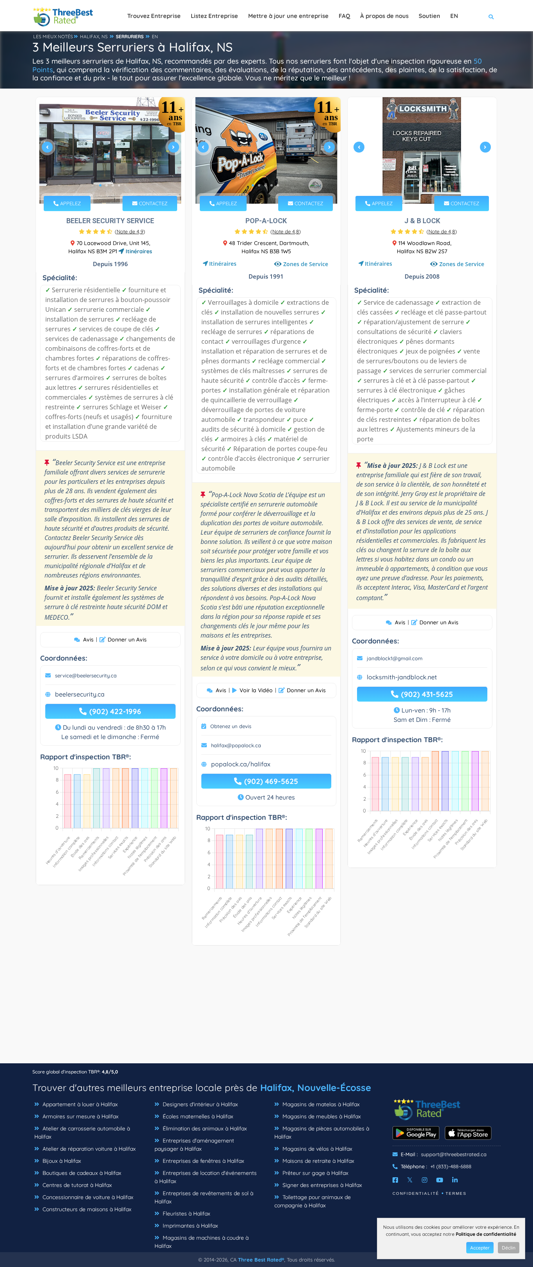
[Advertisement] (266, 1008)
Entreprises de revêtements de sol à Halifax (204, 1197)
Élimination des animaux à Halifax (204, 1128)
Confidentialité (416, 1193)
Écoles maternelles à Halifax (197, 1116)
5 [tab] (278, 185)
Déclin (508, 1248)
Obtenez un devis (230, 726)
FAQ (344, 16)
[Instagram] (424, 1180)
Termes (456, 1193)
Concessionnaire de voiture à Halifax (87, 1197)
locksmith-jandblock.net (402, 677)
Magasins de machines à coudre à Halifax (202, 1241)
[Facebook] (395, 1180)
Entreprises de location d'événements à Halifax (206, 1177)
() (130, 231)
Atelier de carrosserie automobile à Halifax (82, 1132)
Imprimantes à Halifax (189, 1225)
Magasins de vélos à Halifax (316, 1148)
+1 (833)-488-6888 (450, 1166)
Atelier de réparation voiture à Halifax (88, 1148)
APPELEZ (70, 203)
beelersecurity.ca (80, 694)
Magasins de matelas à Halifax (320, 1104)
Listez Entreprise (214, 16)
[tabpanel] (110, 150)
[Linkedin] (455, 1180)
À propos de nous (384, 16)
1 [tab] (100, 185)
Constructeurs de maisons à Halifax (86, 1209)
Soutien (429, 16)
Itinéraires (138, 251)
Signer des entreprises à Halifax (321, 1185)
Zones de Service (305, 264)
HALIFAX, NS (94, 36)
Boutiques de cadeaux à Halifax (81, 1172)
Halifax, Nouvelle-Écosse (315, 1087)
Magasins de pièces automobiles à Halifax (321, 1132)
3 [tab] (113, 185)
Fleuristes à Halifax (185, 1213)
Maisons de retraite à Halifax (317, 1160)
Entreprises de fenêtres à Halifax (202, 1160)
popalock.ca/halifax (240, 764)
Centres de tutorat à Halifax (76, 1185)
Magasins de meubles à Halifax (321, 1116)
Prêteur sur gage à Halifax (314, 1172)
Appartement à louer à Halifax (79, 1104)
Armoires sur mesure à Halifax (80, 1116)
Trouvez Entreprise (154, 16)
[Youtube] (439, 1180)
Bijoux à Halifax (61, 1160)
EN (155, 36)
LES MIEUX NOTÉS (53, 36)
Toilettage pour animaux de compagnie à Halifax (312, 1201)
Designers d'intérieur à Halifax (199, 1104)
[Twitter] (410, 1180)
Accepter (480, 1248)
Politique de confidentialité (486, 1234)
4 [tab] (119, 185)
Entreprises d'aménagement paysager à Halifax (194, 1144)
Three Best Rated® (261, 1259)
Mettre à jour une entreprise (288, 16)
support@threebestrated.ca (454, 1154)
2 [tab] (106, 185)
